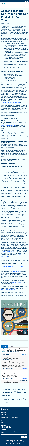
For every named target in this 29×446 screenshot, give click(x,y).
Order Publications (5, 422)
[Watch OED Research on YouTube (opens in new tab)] (7, 427)
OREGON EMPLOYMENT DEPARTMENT (14, 440)
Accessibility (8, 443)
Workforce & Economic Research (9, 417)
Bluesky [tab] (4, 346)
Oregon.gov (14, 441)
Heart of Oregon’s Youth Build (8, 251)
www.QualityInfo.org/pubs (8, 289)
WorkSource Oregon (7, 441)
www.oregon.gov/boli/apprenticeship (10, 102)
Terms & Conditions (22, 441)
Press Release (3, 414)
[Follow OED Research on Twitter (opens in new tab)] (2, 427)
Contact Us (19, 1)
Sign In (20, 443)
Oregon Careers (17, 271)
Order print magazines (18, 282)
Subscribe (3, 429)
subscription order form (12, 398)
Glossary (13, 443)
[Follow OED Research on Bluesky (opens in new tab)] (4, 427)
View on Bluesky (24, 368)
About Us (14, 1)
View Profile (24, 354)
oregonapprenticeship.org (8, 125)
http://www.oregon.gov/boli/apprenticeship (12, 266)
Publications (3, 412)
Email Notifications (7, 1)
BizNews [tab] (12, 346)
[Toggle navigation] (25, 6)
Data (2, 410)
